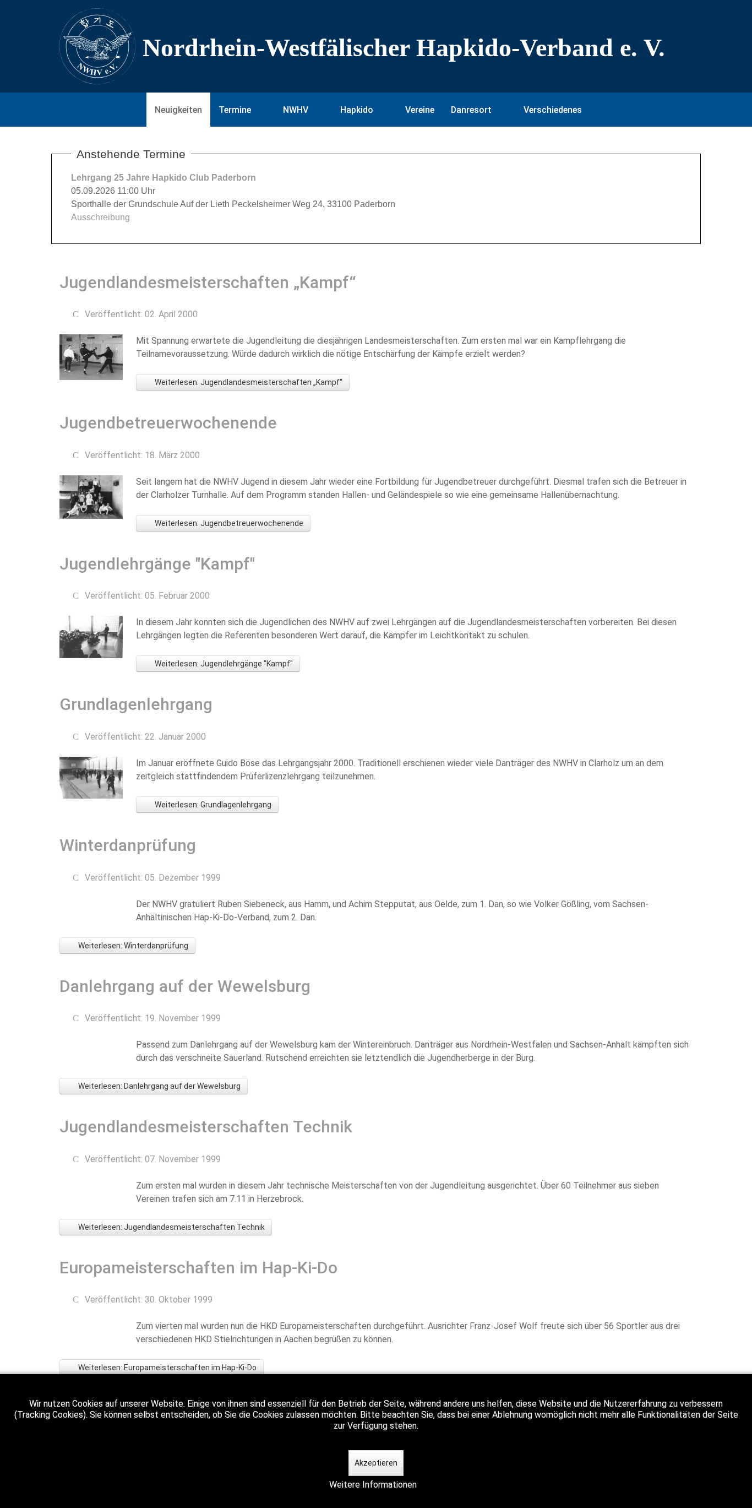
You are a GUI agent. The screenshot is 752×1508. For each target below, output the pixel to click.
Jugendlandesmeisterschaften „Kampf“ (207, 282)
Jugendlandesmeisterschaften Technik (205, 1126)
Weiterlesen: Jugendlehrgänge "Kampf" (223, 663)
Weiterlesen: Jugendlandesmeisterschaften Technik (171, 1227)
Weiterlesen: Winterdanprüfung (132, 945)
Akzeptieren (376, 1462)
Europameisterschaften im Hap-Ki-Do (198, 1267)
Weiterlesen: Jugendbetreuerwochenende (228, 523)
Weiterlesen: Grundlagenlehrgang (212, 804)
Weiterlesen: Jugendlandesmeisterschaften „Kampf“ (247, 382)
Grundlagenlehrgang (135, 704)
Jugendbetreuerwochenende (168, 422)
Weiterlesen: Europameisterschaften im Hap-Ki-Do (167, 1367)
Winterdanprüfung (127, 845)
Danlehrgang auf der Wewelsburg (184, 986)
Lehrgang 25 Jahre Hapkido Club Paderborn (163, 177)
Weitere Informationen (373, 1484)
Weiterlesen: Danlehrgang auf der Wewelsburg (159, 1086)
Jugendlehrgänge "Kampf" (157, 563)
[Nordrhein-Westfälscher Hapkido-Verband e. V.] (376, 46)
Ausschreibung (100, 217)
